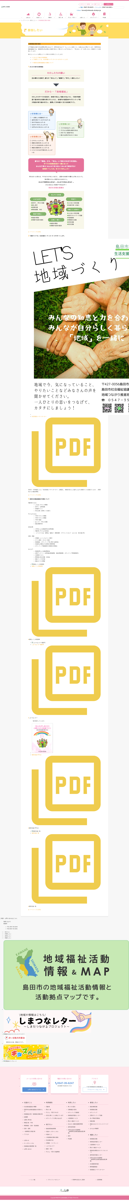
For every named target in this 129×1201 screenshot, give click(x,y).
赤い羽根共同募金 (95, 1118)
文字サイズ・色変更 (85, 4)
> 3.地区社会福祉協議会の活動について (42, 62)
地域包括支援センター (74, 1115)
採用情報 (99, 1179)
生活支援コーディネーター (39, 416)
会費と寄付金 (28, 1119)
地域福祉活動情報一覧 (30, 1146)
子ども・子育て (71, 17)
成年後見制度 (71, 1127)
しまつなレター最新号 (38, 644)
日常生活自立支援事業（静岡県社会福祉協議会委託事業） (76, 1131)
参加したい (33, 20)
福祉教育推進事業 (51, 1128)
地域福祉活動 (93, 1109)
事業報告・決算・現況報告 (31, 1125)
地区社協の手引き (37, 754)
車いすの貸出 (71, 1106)
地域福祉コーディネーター (97, 1169)
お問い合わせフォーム (34, 1089)
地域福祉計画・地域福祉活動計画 (33, 1114)
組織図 (26, 1117)
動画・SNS (49, 1149)
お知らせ (28, 17)
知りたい (7, 932)
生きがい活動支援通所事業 (75, 1124)
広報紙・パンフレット (52, 1143)
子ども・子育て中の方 (52, 1112)
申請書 (104, 17)
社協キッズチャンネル (52, 1131)
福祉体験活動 (93, 1106)
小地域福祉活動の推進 (52, 1137)
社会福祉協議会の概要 (30, 1106)
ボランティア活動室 (73, 1112)
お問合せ (108, 4)
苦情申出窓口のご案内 (78, 1179)
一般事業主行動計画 (29, 1131)
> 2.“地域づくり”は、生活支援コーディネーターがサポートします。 (50, 59)
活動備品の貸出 (72, 1109)
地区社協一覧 (35, 833)
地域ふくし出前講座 (37, 566)
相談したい (7, 938)
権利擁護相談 (93, 1166)
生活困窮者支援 (94, 1164)
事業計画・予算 (28, 1122)
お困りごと (82, 17)
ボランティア (93, 17)
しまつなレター (50, 1146)
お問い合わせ (28, 1149)
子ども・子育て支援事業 (53, 1151)
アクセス (98, 4)
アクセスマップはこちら (94, 1089)
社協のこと (39, 17)
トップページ (24, 20)
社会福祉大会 (49, 1140)
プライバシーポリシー (54, 1179)
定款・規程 (27, 1128)
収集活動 (92, 1121)
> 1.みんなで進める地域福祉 (39, 57)
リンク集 (32, 1179)
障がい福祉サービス (73, 1121)
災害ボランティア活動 (96, 1115)
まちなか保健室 (94, 1128)
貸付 (69, 1136)
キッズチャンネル (29, 1143)
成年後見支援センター (96, 1155)
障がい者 (61, 17)
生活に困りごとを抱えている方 (54, 1115)
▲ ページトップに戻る (34, 231)
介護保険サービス (73, 1118)
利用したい (7, 934)
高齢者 (50, 17)
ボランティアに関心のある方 (54, 1118)
